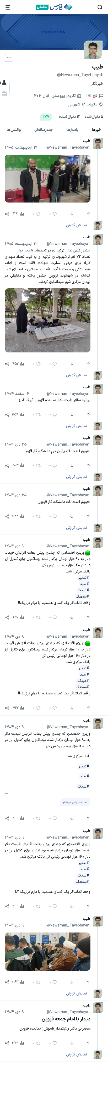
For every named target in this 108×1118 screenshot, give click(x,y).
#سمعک (82, 596)
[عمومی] (3, 83)
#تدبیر (84, 863)
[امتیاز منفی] (71, 214)
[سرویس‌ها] (8, 7)
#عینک (83, 590)
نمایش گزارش (76, 225)
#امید (84, 584)
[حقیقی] (3, 94)
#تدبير (84, 578)
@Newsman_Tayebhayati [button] (68, 147)
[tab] (72, 130)
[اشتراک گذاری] (7, 214)
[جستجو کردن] (100, 7)
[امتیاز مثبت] (87, 214)
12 (69, 117)
